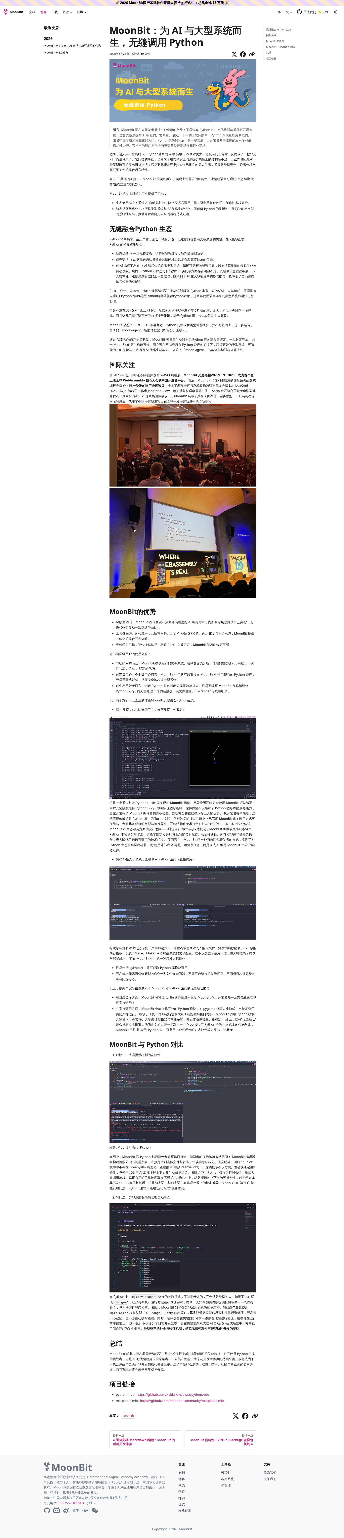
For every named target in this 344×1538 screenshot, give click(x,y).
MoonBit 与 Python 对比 (280, 47)
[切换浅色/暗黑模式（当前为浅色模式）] (335, 12)
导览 (181, 1504)
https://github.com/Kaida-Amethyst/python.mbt (173, 1394)
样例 (181, 1498)
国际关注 (271, 35)
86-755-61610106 (72, 1503)
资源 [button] (66, 12)
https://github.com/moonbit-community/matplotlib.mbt (182, 1401)
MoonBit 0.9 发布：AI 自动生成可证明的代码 (72, 45)
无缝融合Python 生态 (278, 29)
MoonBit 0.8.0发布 (56, 52)
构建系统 (227, 1479)
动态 (181, 1485)
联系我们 (270, 1472)
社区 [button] (80, 12)
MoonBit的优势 (275, 41)
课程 (181, 1491)
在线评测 (184, 1511)
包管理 (226, 1485)
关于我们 (270, 1479)
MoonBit (128, 1415)
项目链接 (271, 58)
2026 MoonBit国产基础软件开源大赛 (148, 2)
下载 (54, 12)
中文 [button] (285, 12)
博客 (43, 12)
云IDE (225, 1472)
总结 (268, 52)
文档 (32, 12)
